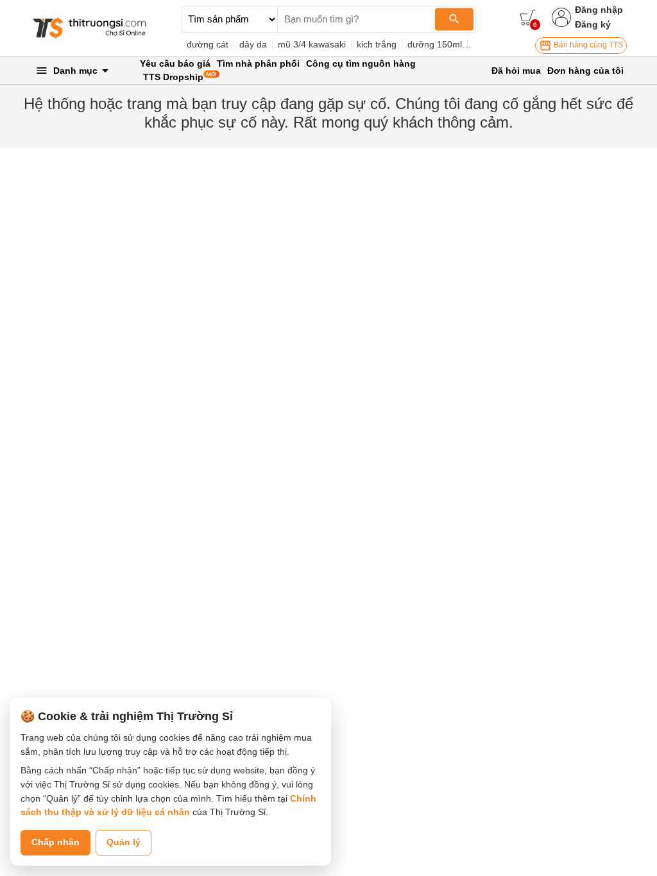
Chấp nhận (55, 842)
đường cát (207, 44)
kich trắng (377, 44)
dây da (253, 44)
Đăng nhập (599, 9)
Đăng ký (593, 24)
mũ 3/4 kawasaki (312, 44)
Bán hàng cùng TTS (587, 44)
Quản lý (124, 842)
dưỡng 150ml (434, 44)
